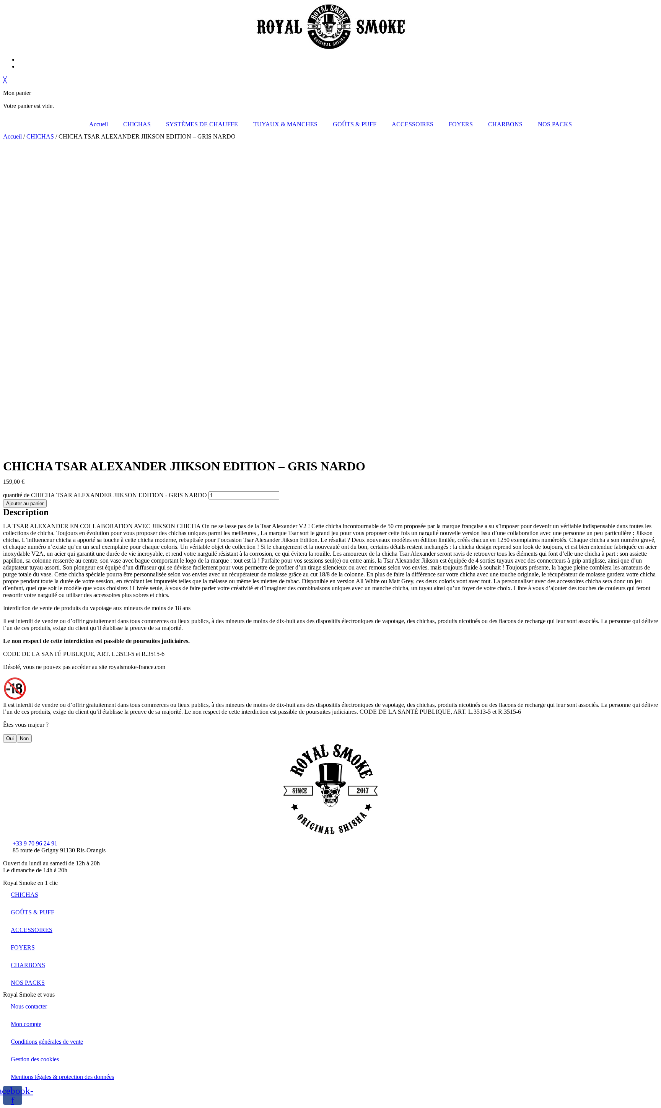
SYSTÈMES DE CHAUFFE (202, 124)
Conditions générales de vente (47, 1041)
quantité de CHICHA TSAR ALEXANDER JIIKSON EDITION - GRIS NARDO (105, 495)
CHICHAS (137, 124)
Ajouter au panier (25, 503)
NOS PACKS (555, 124)
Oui (10, 738)
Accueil (98, 124)
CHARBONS (505, 124)
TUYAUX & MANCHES (285, 124)
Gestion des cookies (35, 1059)
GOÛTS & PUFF (354, 124)
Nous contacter (29, 1006)
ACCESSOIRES (412, 124)
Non (24, 738)
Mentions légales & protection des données (62, 1077)
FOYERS (461, 124)
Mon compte (26, 1024)
